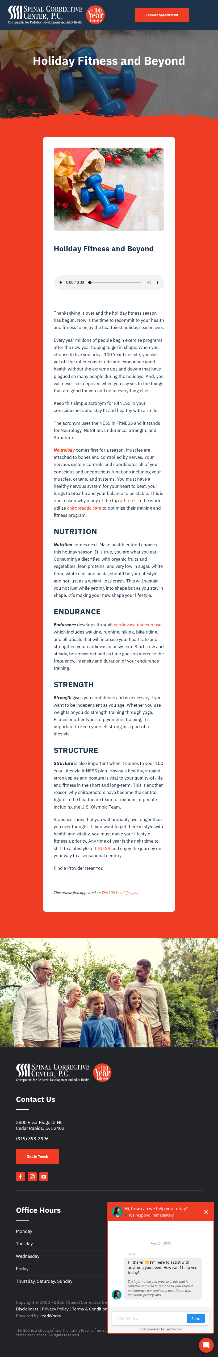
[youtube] (43, 1176)
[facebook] (20, 1176)
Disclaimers (27, 1309)
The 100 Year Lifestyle (119, 892)
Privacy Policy (55, 1309)
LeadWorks (50, 1315)
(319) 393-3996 (32, 1139)
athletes (128, 500)
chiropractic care (84, 508)
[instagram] (32, 1176)
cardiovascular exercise (137, 625)
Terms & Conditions (91, 1309)
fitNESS (102, 848)
